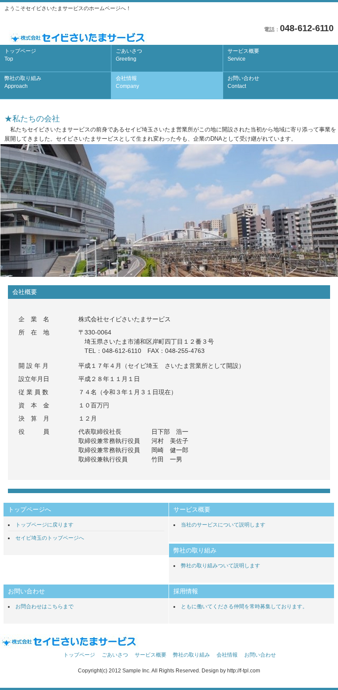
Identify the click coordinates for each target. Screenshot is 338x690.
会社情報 (127, 82)
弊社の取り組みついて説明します (220, 566)
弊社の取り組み (22, 82)
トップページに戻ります (44, 525)
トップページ (20, 55)
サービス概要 (243, 55)
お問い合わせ (243, 82)
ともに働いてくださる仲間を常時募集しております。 (244, 606)
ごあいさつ (129, 55)
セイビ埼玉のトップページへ (49, 538)
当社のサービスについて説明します (223, 525)
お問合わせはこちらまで (44, 606)
